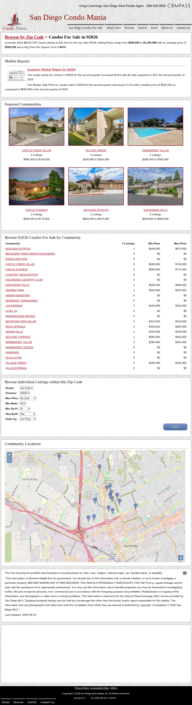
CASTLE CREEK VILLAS (20, 264)
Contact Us (183, 28)
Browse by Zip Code (24, 37)
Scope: (9, 387)
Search (142, 28)
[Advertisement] (96, 653)
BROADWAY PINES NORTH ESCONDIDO (30, 253)
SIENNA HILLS (14, 331)
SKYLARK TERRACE (17, 336)
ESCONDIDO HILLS (17, 284)
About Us (167, 28)
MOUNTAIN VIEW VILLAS (20, 321)
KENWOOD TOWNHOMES (21, 300)
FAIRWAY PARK (14, 290)
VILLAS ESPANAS (16, 368)
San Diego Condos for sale (86, 28)
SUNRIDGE (12, 352)
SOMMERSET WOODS (19, 347)
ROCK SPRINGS (15, 326)
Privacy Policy (82, 688)
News (154, 28)
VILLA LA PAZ (13, 357)
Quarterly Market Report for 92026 (51, 69)
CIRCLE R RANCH (16, 269)
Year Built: (12, 413)
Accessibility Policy (100, 688)
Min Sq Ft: (12, 408)
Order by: (11, 418)
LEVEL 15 (11, 310)
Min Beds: (11, 403)
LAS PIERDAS (13, 305)
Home (6, 702)
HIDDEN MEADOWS (17, 295)
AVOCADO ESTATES (17, 248)
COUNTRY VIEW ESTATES (21, 274)
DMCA (114, 688)
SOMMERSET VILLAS (18, 342)
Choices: (11, 392)
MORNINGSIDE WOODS (20, 316)
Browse (129, 28)
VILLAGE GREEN (15, 362)
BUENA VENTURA (16, 258)
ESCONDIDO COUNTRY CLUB (24, 279)
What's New (113, 28)
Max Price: (12, 398)
